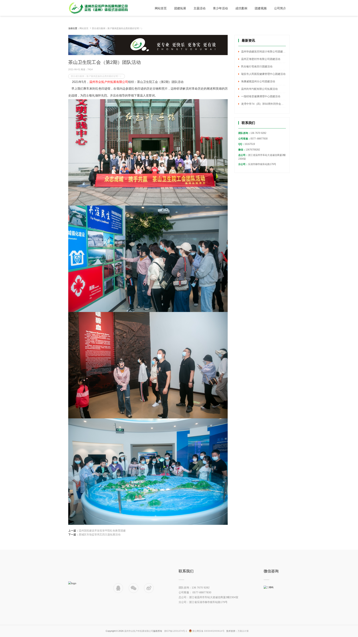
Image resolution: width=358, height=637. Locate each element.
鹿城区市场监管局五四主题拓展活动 (99, 534)
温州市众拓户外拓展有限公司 (138, 631)
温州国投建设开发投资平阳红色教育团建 (102, 530)
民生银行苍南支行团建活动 (256, 66)
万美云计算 (243, 631)
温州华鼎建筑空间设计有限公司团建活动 (263, 51)
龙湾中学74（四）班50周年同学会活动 (263, 103)
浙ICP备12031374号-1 (175, 631)
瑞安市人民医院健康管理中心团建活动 (263, 73)
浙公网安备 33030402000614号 (208, 631)
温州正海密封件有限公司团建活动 (260, 59)
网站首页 (83, 28)
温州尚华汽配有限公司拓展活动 (259, 88)
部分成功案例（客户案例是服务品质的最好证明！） (117, 28)
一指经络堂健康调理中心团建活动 (260, 96)
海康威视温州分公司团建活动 (258, 81)
